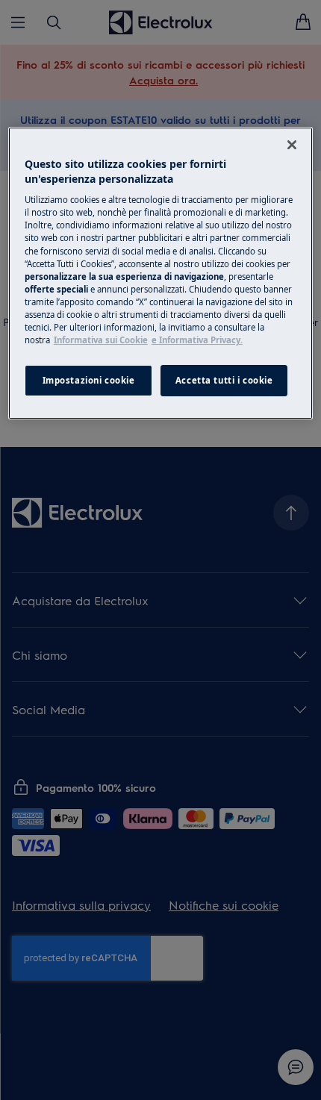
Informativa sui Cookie (101, 340)
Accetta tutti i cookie (224, 380)
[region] (161, 273)
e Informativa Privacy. (197, 340)
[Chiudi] (291, 144)
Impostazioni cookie (89, 380)
